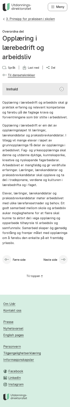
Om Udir (9, 304)
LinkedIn (14, 378)
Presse (8, 322)
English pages (13, 335)
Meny (60, 7)
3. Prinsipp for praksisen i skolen (30, 19)
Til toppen (33, 276)
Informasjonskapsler (18, 360)
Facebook (15, 371)
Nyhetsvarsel (13, 328)
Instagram (16, 384)
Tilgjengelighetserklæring (22, 353)
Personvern (12, 346)
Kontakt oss (12, 310)
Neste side (50, 259)
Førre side (19, 259)
